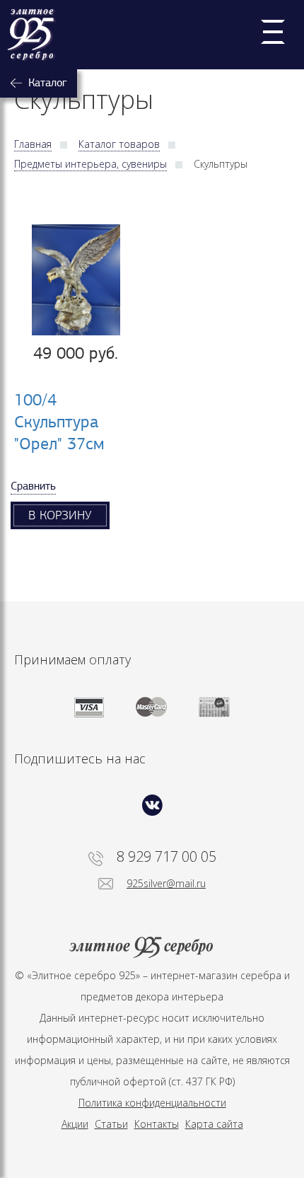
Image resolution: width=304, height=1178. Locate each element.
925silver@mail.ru (166, 883)
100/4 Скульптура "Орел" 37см (59, 421)
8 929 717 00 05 (166, 857)
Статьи (111, 1124)
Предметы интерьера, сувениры (90, 164)
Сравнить (33, 486)
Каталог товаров (119, 144)
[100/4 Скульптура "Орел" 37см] (76, 279)
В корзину (60, 515)
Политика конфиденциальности (152, 1102)
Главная (33, 144)
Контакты (156, 1124)
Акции (75, 1124)
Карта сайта (214, 1124)
